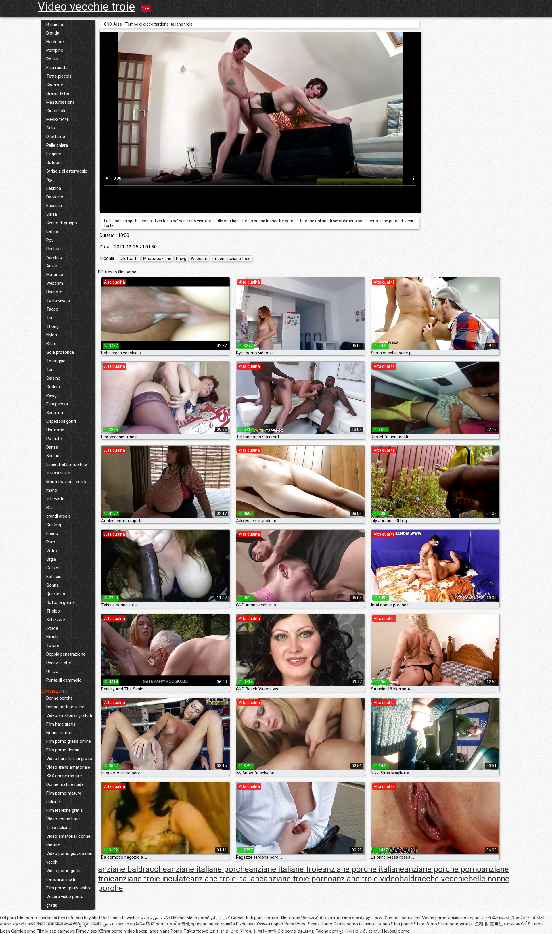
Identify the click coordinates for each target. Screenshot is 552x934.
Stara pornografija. (456, 924)
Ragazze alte (58, 662)
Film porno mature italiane (63, 797)
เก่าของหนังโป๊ (518, 924)
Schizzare (55, 619)
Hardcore (55, 41)
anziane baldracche (132, 869)
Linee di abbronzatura (66, 464)
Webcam (54, 283)
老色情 (188, 924)
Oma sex (350, 917)
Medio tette (57, 119)
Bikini (51, 343)
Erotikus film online (282, 917)
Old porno (287, 931)
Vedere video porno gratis (64, 901)
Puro (50, 542)
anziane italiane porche (208, 869)
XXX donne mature (64, 775)
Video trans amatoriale (68, 767)
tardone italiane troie (231, 258)
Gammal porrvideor (403, 917)
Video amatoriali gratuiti (69, 715)
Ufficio (52, 671)
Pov (49, 240)
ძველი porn (372, 917)
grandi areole (58, 516)
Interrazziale (58, 473)
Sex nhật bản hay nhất (79, 917)
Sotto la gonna (60, 602)
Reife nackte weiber (120, 917)
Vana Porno (171, 931)
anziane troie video (365, 878)
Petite (52, 59)
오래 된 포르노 (489, 924)
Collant (53, 568)
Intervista (55, 499)
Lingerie (53, 153)
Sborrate (54, 84)
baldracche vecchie (433, 878)
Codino (53, 386)
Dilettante (55, 136)
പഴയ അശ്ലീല (130, 924)
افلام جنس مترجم (156, 917)
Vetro (51, 550)
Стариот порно (375, 924)
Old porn (8, 917)
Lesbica (53, 188)
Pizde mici (245, 924)
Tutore (52, 645)
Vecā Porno (296, 924)
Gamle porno (346, 924)
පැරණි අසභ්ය (368, 931)
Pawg (51, 395)
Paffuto (54, 438)
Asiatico (54, 257)
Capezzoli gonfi (61, 421)
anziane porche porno (443, 869)
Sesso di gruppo (61, 222)
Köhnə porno (111, 931)
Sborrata (54, 412)
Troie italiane (58, 827)
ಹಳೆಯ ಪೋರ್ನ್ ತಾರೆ (18, 924)
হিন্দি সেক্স (307, 917)
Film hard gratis (61, 724)
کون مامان (220, 917)
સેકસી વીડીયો (532, 917)
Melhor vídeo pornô (191, 917)
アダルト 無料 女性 (258, 931)
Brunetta (54, 24)
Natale (52, 637)
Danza (52, 447)
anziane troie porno (298, 878)
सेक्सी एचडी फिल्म (49, 924)
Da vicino (54, 197)
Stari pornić (402, 924)
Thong (52, 326)
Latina (52, 231)
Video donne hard (63, 819)
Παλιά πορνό (196, 931)
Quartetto (55, 593)
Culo (50, 128)
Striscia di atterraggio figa (66, 175)
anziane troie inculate (152, 878)
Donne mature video (65, 706)
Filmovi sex (86, 931)
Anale (51, 266)
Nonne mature (60, 732)
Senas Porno (321, 924)
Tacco (52, 309)
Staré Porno (426, 924)
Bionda (52, 33)
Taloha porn (327, 931)
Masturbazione (60, 102)
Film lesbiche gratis (64, 810)
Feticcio (54, 576)
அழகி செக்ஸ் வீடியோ (500, 917)
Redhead (54, 248)
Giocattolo (56, 110)
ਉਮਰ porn (156, 924)
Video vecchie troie (86, 7)
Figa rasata (57, 67)
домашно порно (464, 917)
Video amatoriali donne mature (68, 840)
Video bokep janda (141, 931)
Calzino (53, 378)
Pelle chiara (57, 145)
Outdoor (54, 162)
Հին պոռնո (328, 917)
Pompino (54, 50)
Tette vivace (58, 300)
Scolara (53, 455)
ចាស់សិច (173, 924)
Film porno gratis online (68, 741)
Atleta (52, 628)
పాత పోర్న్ (73, 924)
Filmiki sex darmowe (56, 931)
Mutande (54, 274)
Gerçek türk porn (247, 917)
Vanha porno (435, 917)
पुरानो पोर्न (347, 931)
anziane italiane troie (285, 869)
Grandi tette (57, 93)
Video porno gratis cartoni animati (64, 875)
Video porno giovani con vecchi (69, 858)
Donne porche (59, 698)
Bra (49, 507)
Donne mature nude (65, 784)
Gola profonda (60, 352)
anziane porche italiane (363, 869)
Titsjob (53, 611)
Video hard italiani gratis (69, 758)
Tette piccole (59, 76)
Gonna (52, 585)
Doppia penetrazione (65, 654)
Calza (51, 214)
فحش (108, 924)
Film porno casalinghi (37, 917)
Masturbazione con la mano (66, 486)
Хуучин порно (270, 924)
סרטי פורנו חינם (224, 931)
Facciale (54, 205)
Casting (53, 524)
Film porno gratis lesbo (68, 888)
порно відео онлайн (215, 924)
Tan (49, 369)
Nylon (51, 335)
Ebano (52, 533)
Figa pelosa (57, 404)
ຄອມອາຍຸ (306, 931)
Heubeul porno (396, 931)
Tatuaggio (56, 360)
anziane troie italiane (227, 878)
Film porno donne (62, 750)
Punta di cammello (64, 680)
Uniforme (55, 429)
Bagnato (54, 291)
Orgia (51, 559)
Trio (50, 317)
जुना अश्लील (93, 924)
